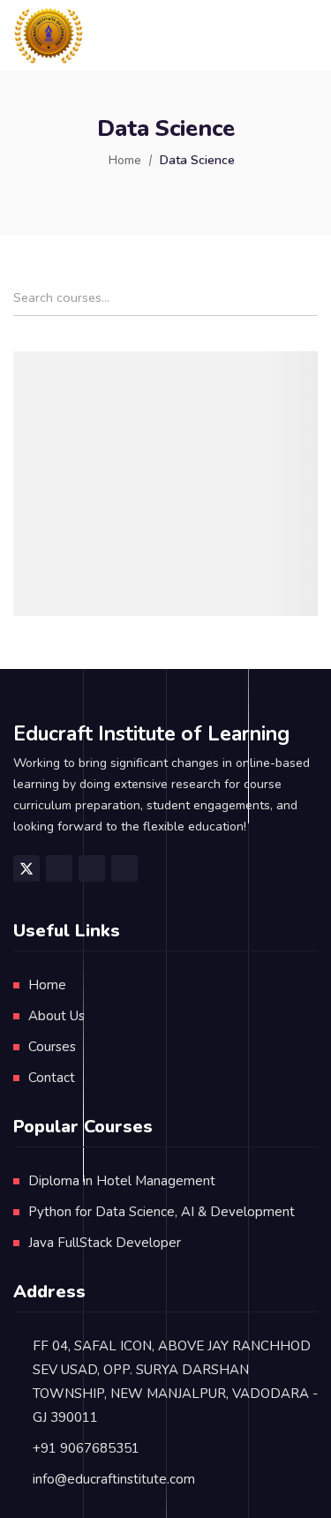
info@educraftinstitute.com (114, 1479)
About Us (56, 1016)
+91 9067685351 (86, 1448)
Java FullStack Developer (104, 1242)
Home (125, 160)
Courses (52, 1047)
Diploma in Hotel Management (121, 1181)
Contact (51, 1077)
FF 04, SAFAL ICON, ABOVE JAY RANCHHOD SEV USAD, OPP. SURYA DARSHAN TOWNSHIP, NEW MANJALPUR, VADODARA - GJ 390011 (175, 1381)
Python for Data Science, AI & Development (161, 1212)
